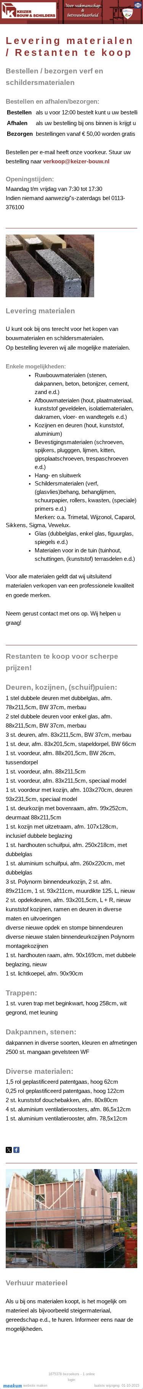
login (71, 1380)
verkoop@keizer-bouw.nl (76, 161)
